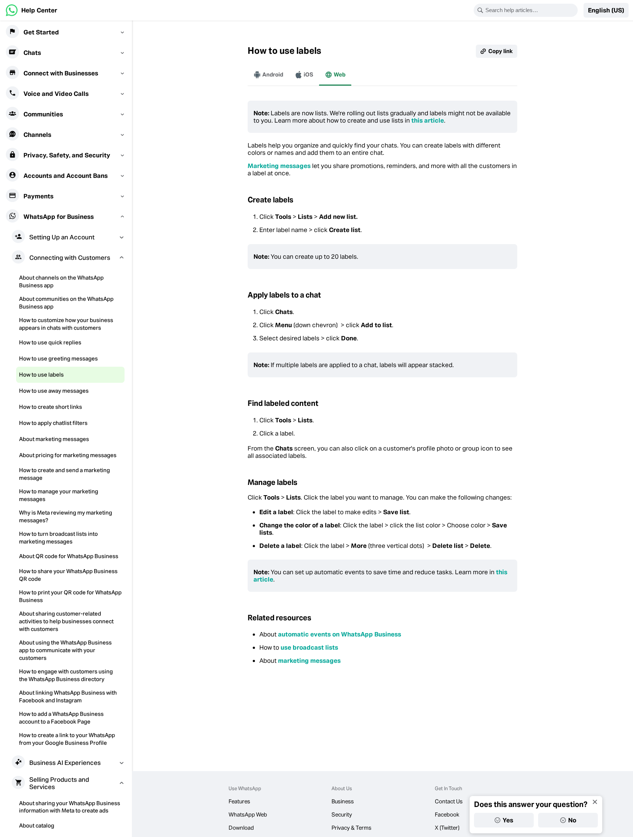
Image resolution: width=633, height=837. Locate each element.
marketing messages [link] (309, 661)
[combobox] (530, 10)
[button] (606, 10)
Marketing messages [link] (279, 166)
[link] (31, 10)
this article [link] (427, 120)
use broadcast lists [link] (309, 647)
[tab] (268, 75)
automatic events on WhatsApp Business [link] (339, 634)
